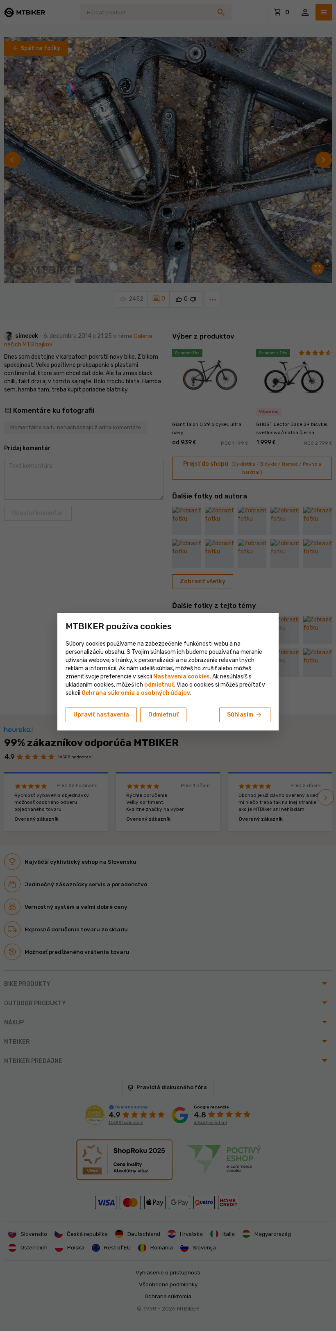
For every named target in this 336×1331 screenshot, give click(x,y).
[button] (159, 684)
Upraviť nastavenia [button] (101, 714)
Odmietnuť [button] (163, 714)
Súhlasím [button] (245, 714)
